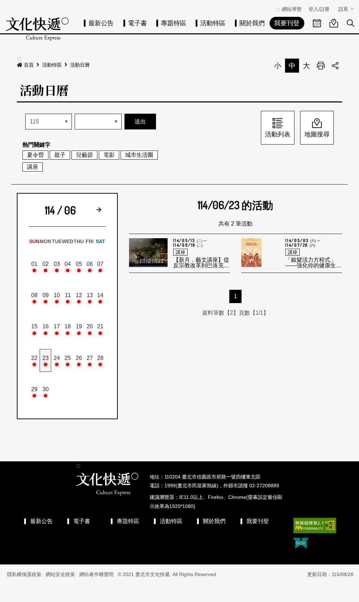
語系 (344, 9)
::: (278, 9)
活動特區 (212, 23)
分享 (335, 66)
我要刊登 (286, 23)
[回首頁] (37, 29)
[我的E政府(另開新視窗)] (301, 544)
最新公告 (101, 23)
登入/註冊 (319, 9)
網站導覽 (292, 9)
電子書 (137, 23)
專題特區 (173, 23)
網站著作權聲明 (96, 574)
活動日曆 (80, 65)
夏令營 (35, 155)
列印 (321, 66)
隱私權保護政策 (24, 574)
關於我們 (252, 23)
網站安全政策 (60, 574)
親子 (60, 155)
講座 (32, 167)
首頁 (29, 65)
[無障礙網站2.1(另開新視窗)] (314, 525)
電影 (109, 155)
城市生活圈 (139, 155)
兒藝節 (84, 155)
